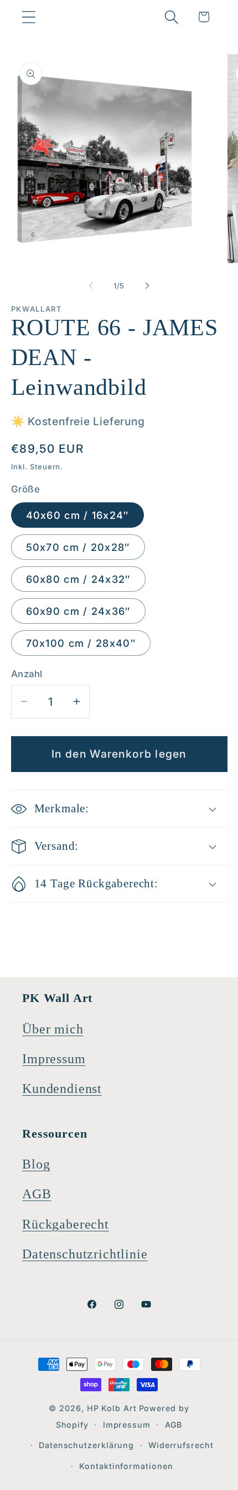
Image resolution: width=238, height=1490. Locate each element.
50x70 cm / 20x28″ (78, 547)
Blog (36, 1164)
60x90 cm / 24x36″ (78, 611)
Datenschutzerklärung (86, 1445)
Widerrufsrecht (181, 1445)
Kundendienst (62, 1088)
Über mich (53, 1029)
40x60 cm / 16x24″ (77, 515)
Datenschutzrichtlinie (85, 1254)
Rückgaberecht (65, 1224)
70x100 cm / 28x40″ (81, 643)
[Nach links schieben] (91, 286)
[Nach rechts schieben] (147, 286)
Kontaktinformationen (126, 1466)
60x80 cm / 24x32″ (78, 579)
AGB (36, 1194)
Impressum (54, 1059)
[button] (28, 17)
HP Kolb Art (112, 1408)
